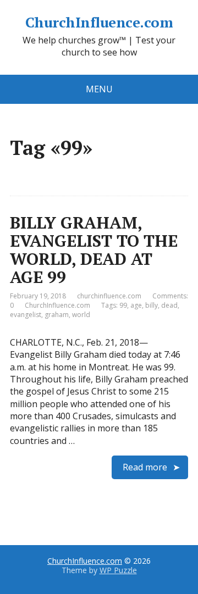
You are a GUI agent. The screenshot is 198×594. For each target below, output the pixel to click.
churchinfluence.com (109, 296)
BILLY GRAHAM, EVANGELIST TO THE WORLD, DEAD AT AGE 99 (94, 250)
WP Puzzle (118, 570)
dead (169, 305)
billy (151, 305)
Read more (145, 467)
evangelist (25, 314)
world (81, 314)
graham (57, 314)
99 (123, 305)
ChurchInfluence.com (99, 22)
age (136, 305)
